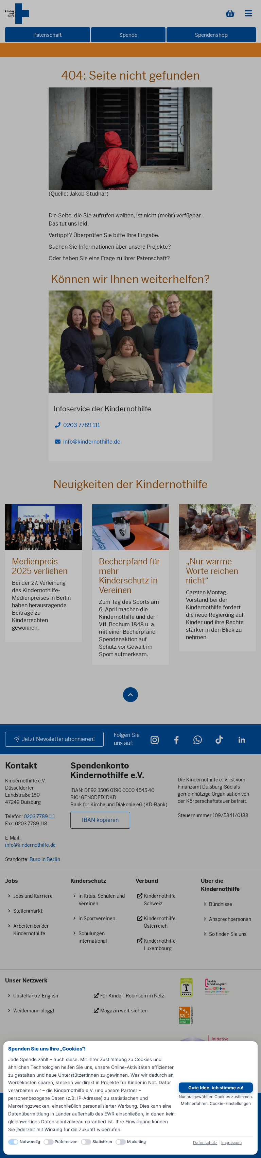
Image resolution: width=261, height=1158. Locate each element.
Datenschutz (205, 1142)
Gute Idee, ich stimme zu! (215, 1087)
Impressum (231, 1142)
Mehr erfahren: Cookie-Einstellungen (216, 1103)
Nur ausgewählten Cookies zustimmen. (216, 1096)
